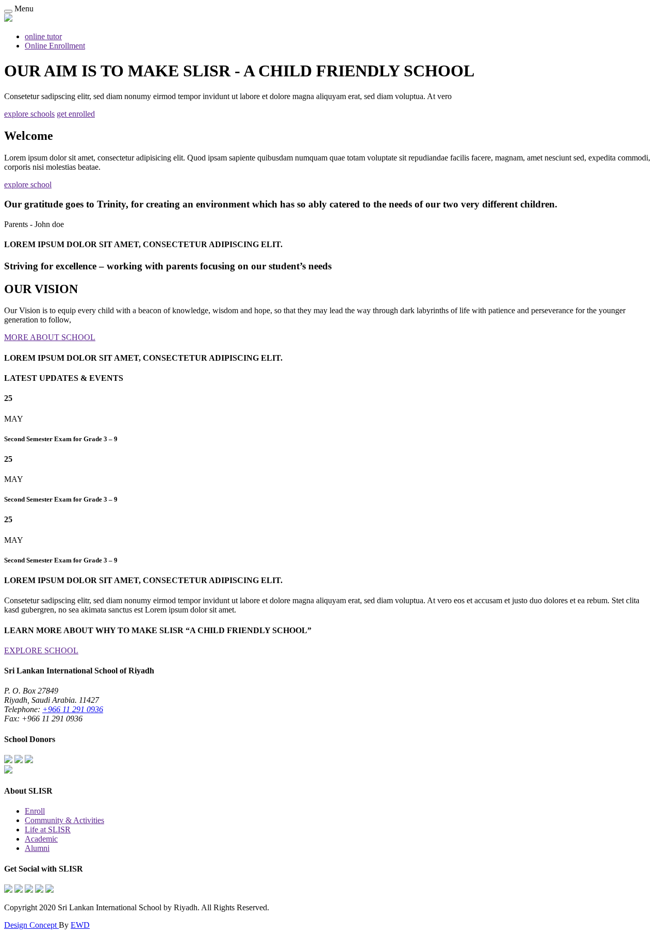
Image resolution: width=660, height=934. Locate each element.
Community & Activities (64, 820)
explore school (28, 184)
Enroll (35, 811)
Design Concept (31, 925)
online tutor (43, 36)
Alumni (37, 848)
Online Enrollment (55, 45)
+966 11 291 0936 (72, 709)
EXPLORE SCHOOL (41, 650)
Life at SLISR (48, 829)
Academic (41, 838)
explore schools (29, 113)
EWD (80, 925)
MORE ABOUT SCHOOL (49, 337)
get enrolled (76, 113)
